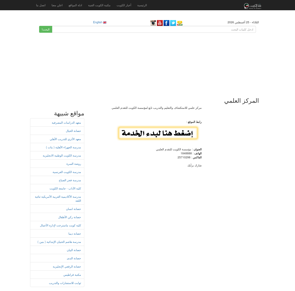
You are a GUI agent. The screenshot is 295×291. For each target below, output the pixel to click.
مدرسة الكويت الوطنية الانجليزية (62, 155)
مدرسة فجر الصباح (70, 180)
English (98, 22)
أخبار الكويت (124, 5)
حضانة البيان (74, 250)
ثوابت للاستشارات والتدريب (65, 283)
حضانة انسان (73, 209)
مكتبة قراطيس (72, 275)
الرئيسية (142, 5)
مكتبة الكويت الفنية (99, 5)
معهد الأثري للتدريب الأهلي (65, 139)
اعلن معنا (57, 5)
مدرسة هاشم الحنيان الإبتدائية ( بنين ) (59, 242)
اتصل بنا (41, 5)
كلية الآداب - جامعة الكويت (65, 188)
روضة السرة (73, 164)
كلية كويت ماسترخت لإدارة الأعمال (60, 225)
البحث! (46, 29)
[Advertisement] (147, 63)
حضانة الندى (74, 258)
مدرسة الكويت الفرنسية (67, 172)
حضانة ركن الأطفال (69, 217)
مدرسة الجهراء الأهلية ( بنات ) (63, 147)
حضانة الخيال (73, 131)
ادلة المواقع (75, 5)
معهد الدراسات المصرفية (66, 122)
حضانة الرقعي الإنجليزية (67, 266)
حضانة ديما (74, 233)
